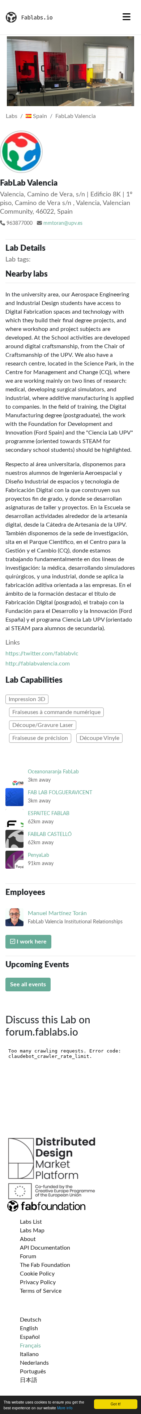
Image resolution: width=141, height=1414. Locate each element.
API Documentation (45, 1248)
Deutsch (30, 1320)
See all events (28, 984)
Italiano (29, 1354)
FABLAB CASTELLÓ (50, 834)
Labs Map (32, 1230)
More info (65, 1407)
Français (30, 1346)
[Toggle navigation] (126, 17)
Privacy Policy (38, 1282)
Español (30, 1337)
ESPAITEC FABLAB (48, 813)
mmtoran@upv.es (62, 223)
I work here (31, 942)
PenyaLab (38, 855)
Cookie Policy (37, 1274)
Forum (28, 1256)
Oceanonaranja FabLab (53, 771)
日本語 (28, 1380)
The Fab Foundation (45, 1265)
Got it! (116, 1403)
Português (33, 1371)
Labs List (31, 1222)
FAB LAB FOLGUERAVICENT (60, 792)
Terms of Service (40, 1291)
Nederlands (34, 1363)
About (28, 1239)
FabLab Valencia (75, 116)
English (29, 1328)
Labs (11, 116)
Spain (39, 116)
